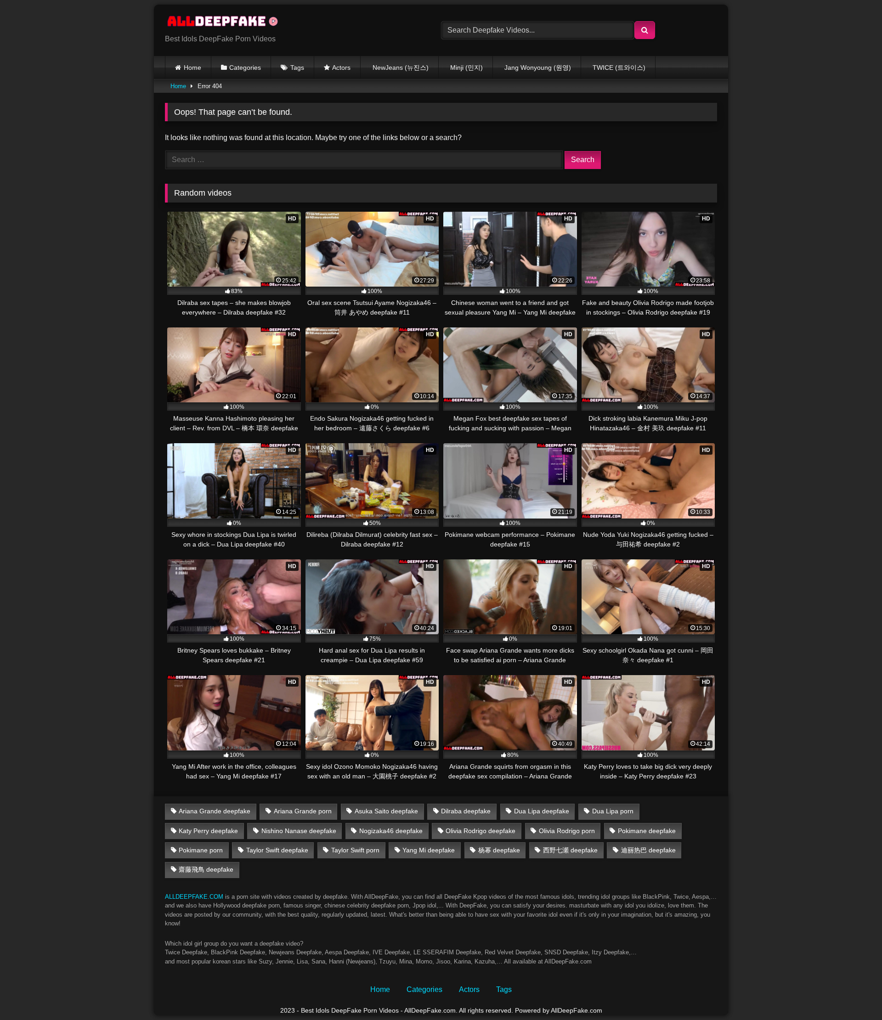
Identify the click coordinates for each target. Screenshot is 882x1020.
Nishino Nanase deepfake (298, 830)
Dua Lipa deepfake (541, 811)
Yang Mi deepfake (428, 850)
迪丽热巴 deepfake (648, 850)
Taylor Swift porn (355, 850)
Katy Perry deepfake (208, 830)
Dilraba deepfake (466, 811)
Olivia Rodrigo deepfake (480, 830)
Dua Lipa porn (612, 811)
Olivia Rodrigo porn (567, 830)
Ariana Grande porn (303, 811)
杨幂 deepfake (499, 850)
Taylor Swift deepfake (277, 850)
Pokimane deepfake (647, 830)
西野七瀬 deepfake (570, 850)
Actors (341, 67)
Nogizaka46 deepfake (391, 830)
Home (192, 67)
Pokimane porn (201, 850)
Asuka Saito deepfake (386, 811)
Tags (297, 67)
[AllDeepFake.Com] (227, 23)
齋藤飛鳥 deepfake (206, 869)
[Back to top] (853, 993)
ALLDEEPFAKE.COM (194, 896)
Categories (245, 67)
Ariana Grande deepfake (214, 811)
